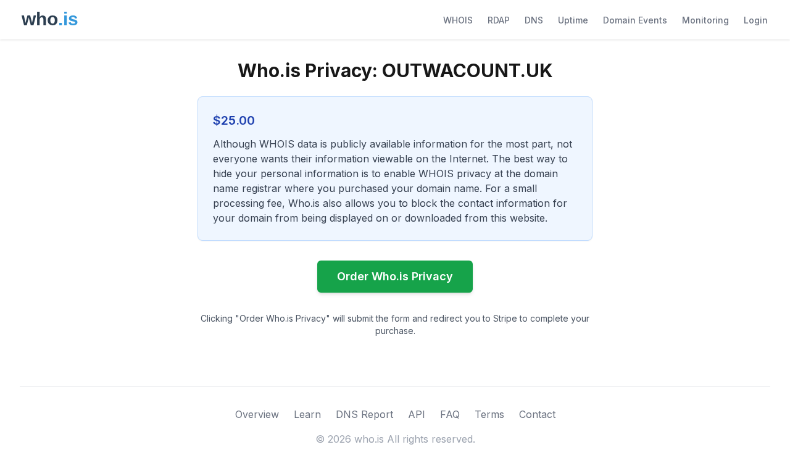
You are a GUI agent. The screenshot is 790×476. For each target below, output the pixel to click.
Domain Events (635, 20)
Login (756, 20)
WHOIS (458, 20)
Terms (489, 414)
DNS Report (364, 414)
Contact (537, 414)
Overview (257, 414)
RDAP (499, 20)
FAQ (450, 414)
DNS (534, 20)
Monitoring (705, 20)
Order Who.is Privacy (395, 276)
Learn (307, 414)
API (416, 414)
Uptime (573, 20)
